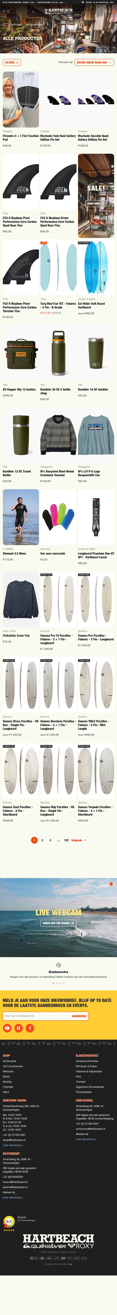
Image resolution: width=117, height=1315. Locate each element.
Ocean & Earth (86, 299)
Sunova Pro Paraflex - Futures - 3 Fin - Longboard (96, 637)
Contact (81, 1082)
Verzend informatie (87, 1061)
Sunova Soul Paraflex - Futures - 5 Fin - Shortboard (18, 810)
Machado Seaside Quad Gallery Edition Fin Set (93, 137)
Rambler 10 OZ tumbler (93, 389)
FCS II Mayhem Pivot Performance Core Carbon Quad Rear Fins (20, 221)
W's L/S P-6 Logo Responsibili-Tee (89, 473)
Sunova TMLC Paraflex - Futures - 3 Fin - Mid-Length (93, 724)
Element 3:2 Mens (14, 553)
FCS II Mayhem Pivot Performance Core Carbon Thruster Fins (20, 307)
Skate (6, 1077)
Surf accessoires (13, 1066)
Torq (43, 299)
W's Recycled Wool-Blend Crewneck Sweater (57, 473)
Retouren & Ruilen (86, 1066)
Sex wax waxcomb (52, 553)
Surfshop (15, 25)
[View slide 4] (63, 983)
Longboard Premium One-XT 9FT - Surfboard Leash (96, 555)
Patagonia (46, 467)
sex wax (45, 549)
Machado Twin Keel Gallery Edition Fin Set (58, 137)
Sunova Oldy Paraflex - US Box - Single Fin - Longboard (57, 810)
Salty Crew (9, 631)
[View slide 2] (56, 983)
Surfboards (9, 1061)
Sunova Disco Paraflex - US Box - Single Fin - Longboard (21, 724)
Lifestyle (8, 1087)
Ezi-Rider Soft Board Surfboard (91, 305)
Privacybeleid (83, 1092)
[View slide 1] (53, 983)
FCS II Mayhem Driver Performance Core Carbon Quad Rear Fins (57, 221)
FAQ (78, 1077)
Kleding (7, 1082)
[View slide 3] (60, 983)
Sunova (44, 631)
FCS (5, 213)
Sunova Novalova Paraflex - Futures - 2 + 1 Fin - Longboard (58, 724)
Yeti (5, 385)
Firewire (7, 131)
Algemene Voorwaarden (90, 1087)
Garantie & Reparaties (89, 1071)
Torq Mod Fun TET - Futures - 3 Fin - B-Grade (58, 305)
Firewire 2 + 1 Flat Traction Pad (21, 137)
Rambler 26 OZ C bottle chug (55, 391)
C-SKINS (8, 549)
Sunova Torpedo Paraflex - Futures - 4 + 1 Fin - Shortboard (95, 810)
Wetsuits (8, 1071)
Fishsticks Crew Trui (16, 635)
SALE (6, 1092)
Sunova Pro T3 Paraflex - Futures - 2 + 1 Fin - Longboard (56, 639)
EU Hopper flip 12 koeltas (19, 389)
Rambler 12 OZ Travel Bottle (17, 473)
